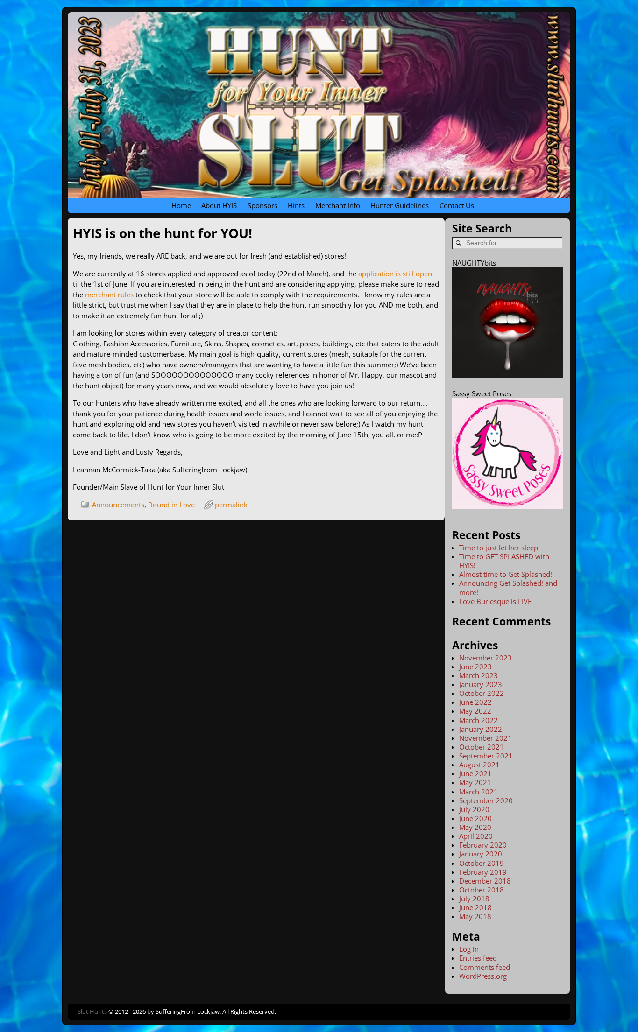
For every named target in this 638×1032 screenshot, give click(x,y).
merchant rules (109, 294)
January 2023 (480, 684)
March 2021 (478, 791)
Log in (469, 949)
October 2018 (481, 889)
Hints (296, 205)
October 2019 (481, 863)
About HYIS (219, 205)
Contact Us (457, 205)
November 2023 (485, 657)
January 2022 (480, 729)
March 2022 (478, 720)
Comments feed (484, 967)
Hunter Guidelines (399, 205)
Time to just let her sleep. (499, 547)
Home (181, 205)
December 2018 (485, 880)
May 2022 (475, 711)
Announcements (118, 504)
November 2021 (485, 738)
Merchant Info (337, 205)
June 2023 (475, 666)
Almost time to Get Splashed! (505, 574)
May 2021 (475, 782)
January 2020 (480, 853)
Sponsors (262, 205)
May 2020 (475, 827)
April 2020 (476, 836)
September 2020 (486, 800)
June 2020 (475, 818)
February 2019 (483, 872)
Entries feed (478, 957)
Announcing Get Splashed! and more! (508, 587)
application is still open (395, 273)
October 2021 (481, 746)
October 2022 (481, 693)
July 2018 (474, 898)
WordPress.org (483, 976)
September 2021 (486, 755)
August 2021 (479, 764)
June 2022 (475, 702)
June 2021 (475, 773)
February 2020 (483, 844)
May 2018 (475, 916)
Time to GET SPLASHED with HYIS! (504, 561)
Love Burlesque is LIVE (495, 601)
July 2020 (474, 809)
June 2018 (475, 907)
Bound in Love (171, 504)
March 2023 (478, 675)
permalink (231, 504)
